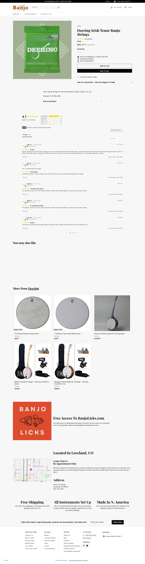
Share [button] (25, 157)
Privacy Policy (30, 541)
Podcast (66, 541)
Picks (46, 543)
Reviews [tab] (25, 134)
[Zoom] (42, 50)
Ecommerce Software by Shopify (78, 560)
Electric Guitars (49, 541)
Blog (65, 538)
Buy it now (104, 71)
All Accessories (49, 549)
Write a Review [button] (117, 130)
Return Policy (29, 538)
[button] (119, 157)
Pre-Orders (29, 546)
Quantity (80, 49)
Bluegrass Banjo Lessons (72, 546)
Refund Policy (29, 543)
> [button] (78, 232)
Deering (33, 288)
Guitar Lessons (69, 543)
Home (79, 26)
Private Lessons (69, 549)
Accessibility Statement (72, 551)
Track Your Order (31, 549)
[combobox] (46, 7)
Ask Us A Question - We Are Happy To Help (96, 82)
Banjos (16, 14)
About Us (67, 535)
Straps (46, 546)
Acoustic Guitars (50, 538)
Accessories (30, 14)
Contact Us (46, 14)
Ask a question (49, 101)
